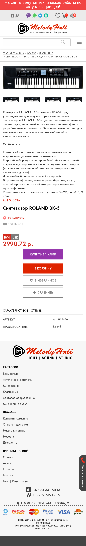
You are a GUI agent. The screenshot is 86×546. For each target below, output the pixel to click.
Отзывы (8, 457)
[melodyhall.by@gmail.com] (46, 15)
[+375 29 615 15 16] (17, 15)
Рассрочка (9, 475)
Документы (10, 442)
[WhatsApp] (34, 15)
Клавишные (10, 392)
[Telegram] (40, 15)
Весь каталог (11, 373)
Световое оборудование (19, 398)
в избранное (45, 280)
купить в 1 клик (43, 254)
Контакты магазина (15, 418)
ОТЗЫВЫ (36, 310)
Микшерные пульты (16, 404)
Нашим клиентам (14, 430)
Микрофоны (11, 386)
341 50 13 (46, 490)
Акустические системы (18, 380)
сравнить (45, 292)
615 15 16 (46, 495)
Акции (7, 463)
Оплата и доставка (15, 424)
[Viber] (29, 15)
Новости (8, 436)
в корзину (43, 268)
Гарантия (8, 469)
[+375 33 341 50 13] (13, 15)
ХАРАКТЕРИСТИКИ (15, 310)
